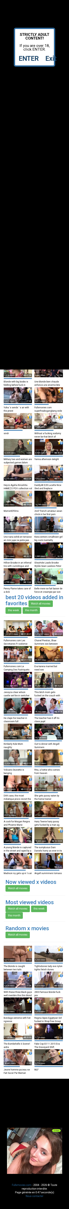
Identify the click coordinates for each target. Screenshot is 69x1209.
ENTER (29, 58)
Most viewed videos (30, 902)
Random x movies (27, 928)
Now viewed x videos (31, 882)
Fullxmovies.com (21, 1185)
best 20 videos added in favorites (34, 600)
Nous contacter (34, 1196)
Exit (50, 58)
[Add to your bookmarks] (29, 390)
